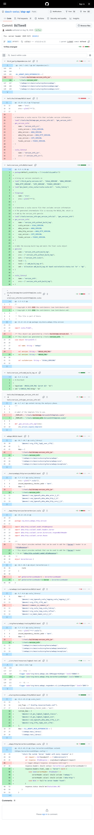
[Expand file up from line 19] (7, 515)
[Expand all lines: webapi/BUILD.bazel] (28, 436)
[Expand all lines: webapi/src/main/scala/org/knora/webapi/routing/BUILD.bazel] (47, 623)
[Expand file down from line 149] (7, 92)
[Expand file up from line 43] (7, 750)
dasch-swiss (12, 11)
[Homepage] (47, 4)
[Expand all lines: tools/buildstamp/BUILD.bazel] (37, 98)
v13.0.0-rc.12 (40, 42)
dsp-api (25, 11)
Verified (38, 30)
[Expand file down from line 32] (7, 366)
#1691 (35, 36)
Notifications (57, 11)
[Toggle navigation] (5, 4)
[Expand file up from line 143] (7, 65)
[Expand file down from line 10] (7, 429)
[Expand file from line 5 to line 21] (7, 322)
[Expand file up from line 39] (7, 440)
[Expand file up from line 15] (7, 102)
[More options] (89, 61)
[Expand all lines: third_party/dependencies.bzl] (37, 61)
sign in (44, 814)
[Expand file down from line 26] (7, 737)
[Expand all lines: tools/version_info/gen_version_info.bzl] (47, 397)
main (9, 42)
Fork (72, 11)
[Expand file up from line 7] (7, 477)
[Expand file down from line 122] (7, 688)
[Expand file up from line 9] (7, 593)
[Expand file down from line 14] (7, 617)
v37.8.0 (27, 42)
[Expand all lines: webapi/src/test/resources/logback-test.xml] (47, 660)
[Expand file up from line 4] (7, 403)
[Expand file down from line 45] (7, 467)
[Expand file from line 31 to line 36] (7, 565)
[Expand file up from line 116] (7, 665)
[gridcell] (47, 65)
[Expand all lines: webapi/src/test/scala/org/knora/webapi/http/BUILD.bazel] (47, 695)
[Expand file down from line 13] (7, 504)
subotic (9, 30)
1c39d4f (70, 42)
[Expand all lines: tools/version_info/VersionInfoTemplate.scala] (47, 294)
